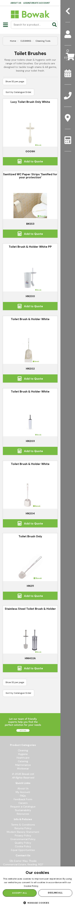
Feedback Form (23, 799)
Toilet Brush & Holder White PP (30, 247)
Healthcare (23, 757)
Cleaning (23, 750)
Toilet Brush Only (30, 536)
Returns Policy (23, 828)
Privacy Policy (23, 835)
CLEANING (25, 40)
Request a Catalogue (22, 806)
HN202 (30, 368)
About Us (23, 788)
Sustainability (23, 810)
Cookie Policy (23, 846)
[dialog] (37, 887)
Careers (23, 803)
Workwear (23, 768)
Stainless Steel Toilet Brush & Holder (30, 609)
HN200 (30, 296)
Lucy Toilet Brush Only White (30, 102)
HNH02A (30, 658)
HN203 (30, 441)
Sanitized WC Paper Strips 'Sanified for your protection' (30, 176)
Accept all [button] (19, 892)
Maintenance (23, 765)
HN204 (30, 513)
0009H (30, 151)
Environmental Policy (23, 839)
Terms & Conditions (23, 824)
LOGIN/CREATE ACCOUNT (36, 3)
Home (13, 40)
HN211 (30, 585)
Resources (23, 813)
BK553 (30, 223)
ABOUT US (16, 3)
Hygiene (23, 754)
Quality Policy (23, 842)
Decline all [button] (55, 892)
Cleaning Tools (42, 40)
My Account (23, 792)
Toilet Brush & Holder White (30, 319)
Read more (45, 886)
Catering (23, 761)
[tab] (67, 34)
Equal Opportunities (23, 850)
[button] (37, 902)
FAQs (23, 795)
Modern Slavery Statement (23, 832)
